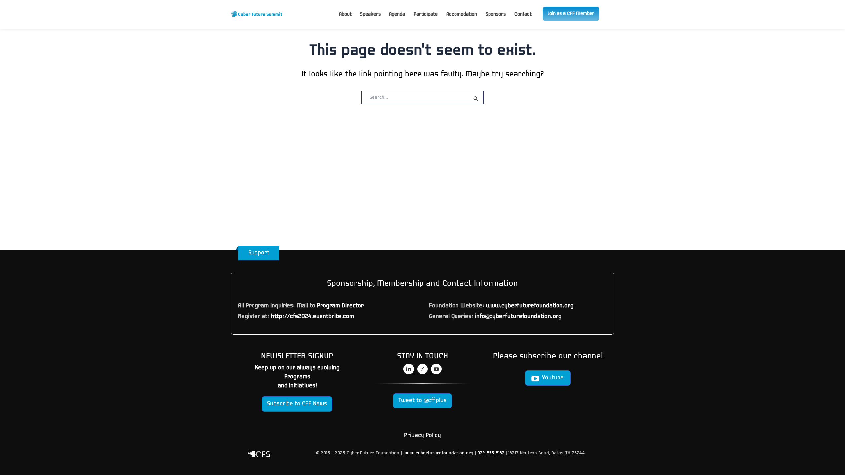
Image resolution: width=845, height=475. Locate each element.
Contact (523, 14)
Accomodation (461, 14)
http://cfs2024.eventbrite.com (312, 317)
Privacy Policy (422, 436)
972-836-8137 (491, 453)
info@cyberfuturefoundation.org (518, 317)
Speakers (370, 14)
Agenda (397, 14)
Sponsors (496, 14)
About (345, 14)
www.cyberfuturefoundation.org (530, 306)
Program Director (340, 306)
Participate (426, 14)
